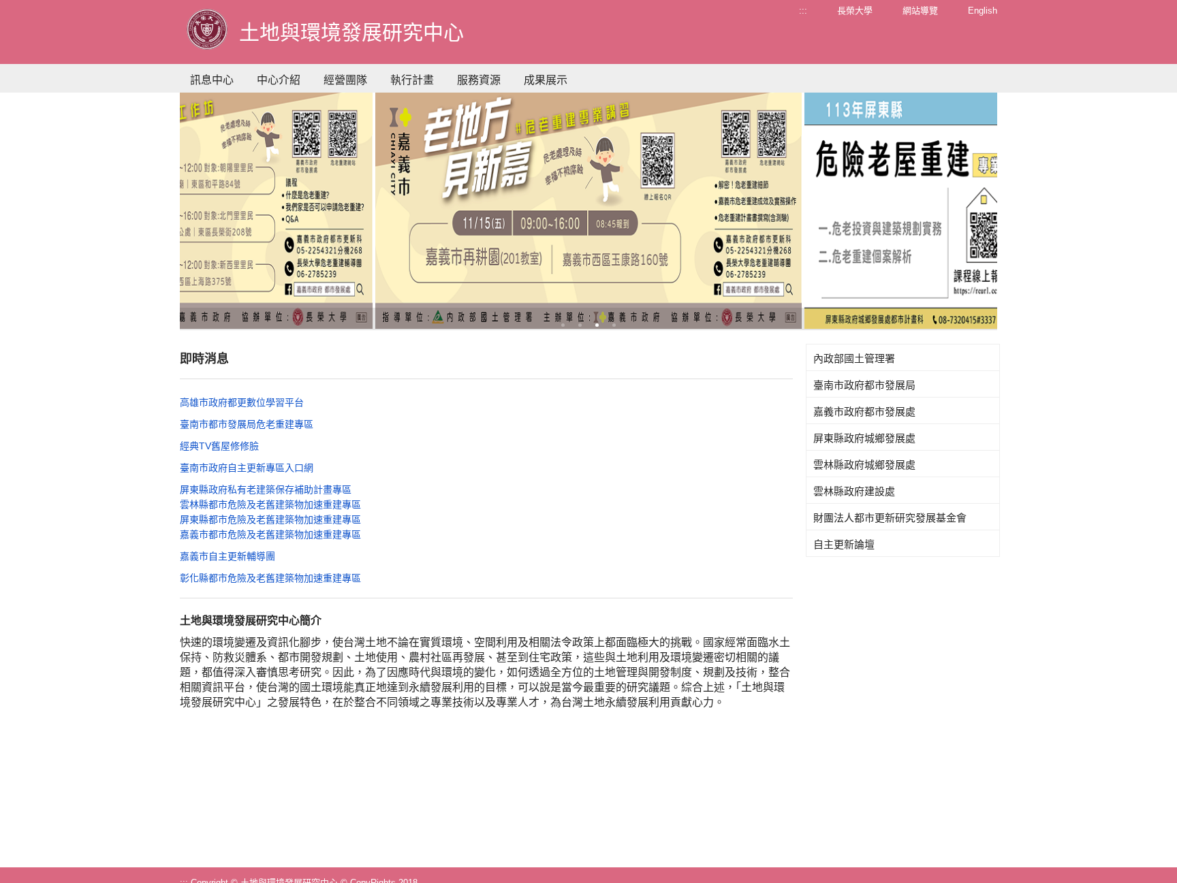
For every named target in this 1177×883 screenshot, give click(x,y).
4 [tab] (614, 325)
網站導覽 (920, 10)
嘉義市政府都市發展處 (864, 411)
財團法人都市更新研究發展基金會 (890, 518)
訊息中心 (212, 80)
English (982, 10)
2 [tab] (580, 325)
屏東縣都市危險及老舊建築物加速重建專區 (270, 519)
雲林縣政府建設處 (854, 491)
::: (803, 10)
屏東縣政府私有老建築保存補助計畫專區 (265, 489)
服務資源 (479, 80)
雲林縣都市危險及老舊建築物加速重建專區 (270, 504)
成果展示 (545, 80)
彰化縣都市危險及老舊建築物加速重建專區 (270, 578)
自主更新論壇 (844, 544)
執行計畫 (412, 80)
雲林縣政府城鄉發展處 (864, 464)
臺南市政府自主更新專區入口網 (246, 467)
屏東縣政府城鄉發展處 (864, 438)
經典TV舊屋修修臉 (219, 445)
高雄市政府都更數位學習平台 (242, 402)
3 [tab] (597, 325)
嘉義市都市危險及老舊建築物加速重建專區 (270, 534)
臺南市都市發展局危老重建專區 (246, 424)
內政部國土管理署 (854, 358)
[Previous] (274, 207)
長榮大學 (855, 10)
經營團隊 (345, 80)
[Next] (902, 207)
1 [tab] (563, 325)
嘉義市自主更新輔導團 (227, 556)
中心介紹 (278, 80)
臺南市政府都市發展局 (864, 385)
